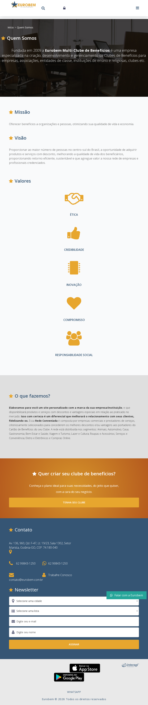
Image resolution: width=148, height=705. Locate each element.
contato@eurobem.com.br (26, 580)
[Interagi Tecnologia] (130, 665)
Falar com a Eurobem (128, 595)
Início (11, 27)
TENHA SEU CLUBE (74, 502)
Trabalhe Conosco (60, 575)
